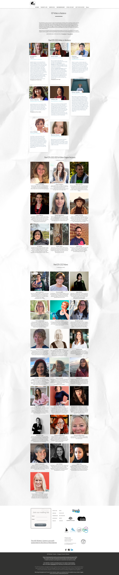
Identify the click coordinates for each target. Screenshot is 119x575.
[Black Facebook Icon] (66, 550)
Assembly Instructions (59, 68)
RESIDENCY (64, 34)
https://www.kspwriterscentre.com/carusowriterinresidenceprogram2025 (60, 557)
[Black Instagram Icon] (69, 550)
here (47, 28)
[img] (39, 177)
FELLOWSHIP (70, 34)
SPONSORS (53, 564)
